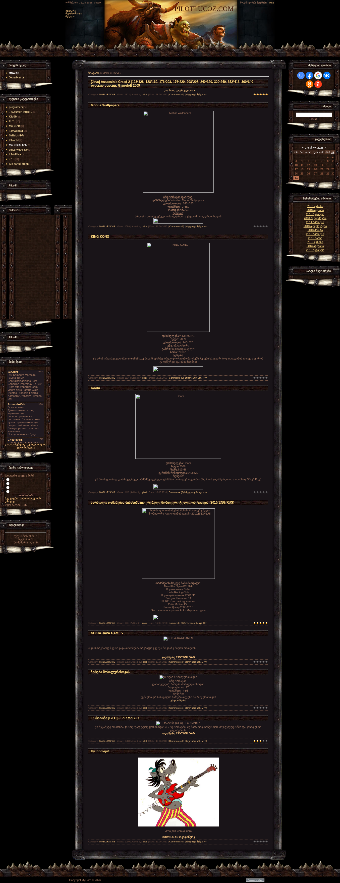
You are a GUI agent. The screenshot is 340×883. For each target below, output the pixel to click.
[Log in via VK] (327, 75)
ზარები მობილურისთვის (110, 672)
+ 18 (11, 159)
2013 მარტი (315, 230)
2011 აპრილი (315, 222)
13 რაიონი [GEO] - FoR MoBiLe (115, 718)
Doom (95, 388)
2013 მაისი (315, 237)
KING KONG (100, 236)
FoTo (12, 121)
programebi (16, 107)
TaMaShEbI (16, 130)
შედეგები (11, 498)
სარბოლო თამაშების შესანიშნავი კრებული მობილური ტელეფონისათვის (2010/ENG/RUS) (162, 502)
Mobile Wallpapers (105, 105)
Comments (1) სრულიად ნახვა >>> (188, 708)
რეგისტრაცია (73, 13)
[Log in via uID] (301, 75)
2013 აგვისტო (315, 249)
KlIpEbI (13, 116)
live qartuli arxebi (19, 163)
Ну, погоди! (100, 751)
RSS (272, 2)
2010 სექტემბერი (315, 218)
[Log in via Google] (318, 75)
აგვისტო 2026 (314, 147)
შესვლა (69, 16)
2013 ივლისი (315, 245)
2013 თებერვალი (315, 226)
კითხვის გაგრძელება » (179, 90)
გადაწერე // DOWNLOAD (178, 657)
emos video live (18, 149)
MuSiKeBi (14, 125)
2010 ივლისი (315, 210)
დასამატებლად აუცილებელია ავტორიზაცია (25, 446)
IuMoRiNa (15, 154)
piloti (145, 94)
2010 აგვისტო (315, 214)
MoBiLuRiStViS (18, 144)
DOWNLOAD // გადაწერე (178, 836)
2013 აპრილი (315, 234)
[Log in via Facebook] (309, 75)
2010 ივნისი (315, 206)
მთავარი (70, 10)
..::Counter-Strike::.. (21, 111)
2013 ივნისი (315, 241)
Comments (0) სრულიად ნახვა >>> (188, 94)
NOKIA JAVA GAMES (107, 633)
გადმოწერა (178, 700)
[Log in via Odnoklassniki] (309, 84)
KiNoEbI (14, 140)
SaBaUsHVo (16, 135)
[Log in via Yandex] (318, 84)
